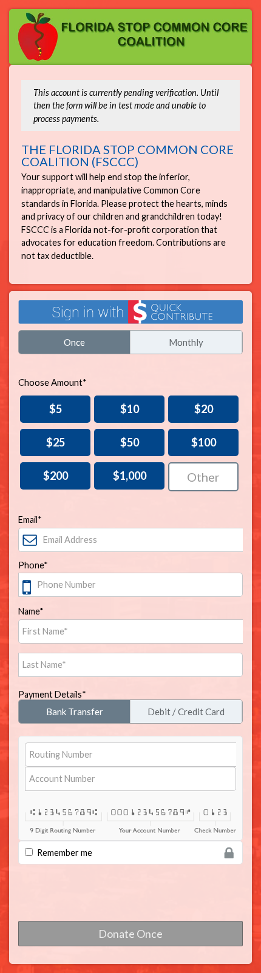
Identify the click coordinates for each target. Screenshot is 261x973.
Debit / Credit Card (186, 711)
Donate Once (130, 933)
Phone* (33, 565)
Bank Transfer (74, 711)
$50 (129, 442)
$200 (55, 475)
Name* (31, 611)
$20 (203, 409)
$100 (203, 442)
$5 (55, 409)
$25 (55, 442)
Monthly (186, 342)
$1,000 (129, 475)
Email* (30, 520)
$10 (129, 409)
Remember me (64, 852)
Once (74, 342)
